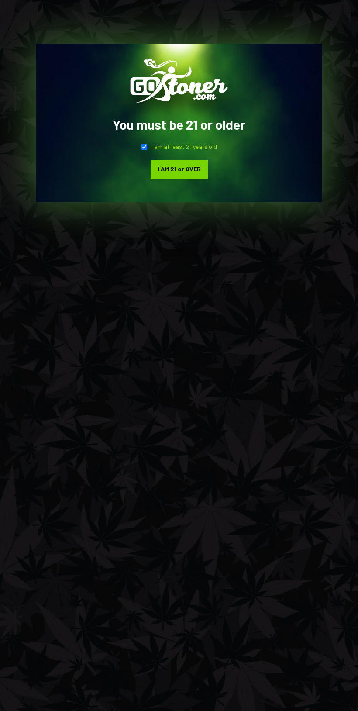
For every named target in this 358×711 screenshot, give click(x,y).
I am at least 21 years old (184, 146)
